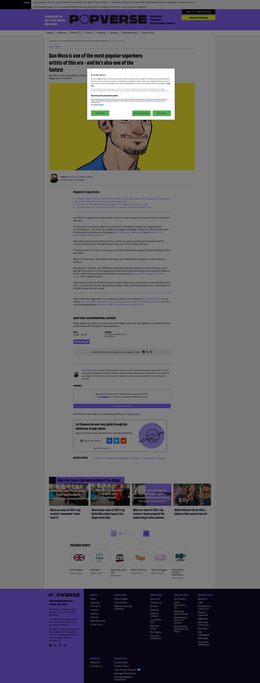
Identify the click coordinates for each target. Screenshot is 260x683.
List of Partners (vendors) (97, 105)
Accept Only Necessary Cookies (141, 113)
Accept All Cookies (161, 113)
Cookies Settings (100, 113)
